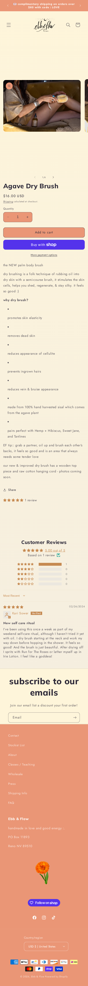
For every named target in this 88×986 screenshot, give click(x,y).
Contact (13, 735)
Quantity (8, 209)
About (12, 755)
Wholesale (15, 774)
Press (12, 783)
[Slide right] (53, 177)
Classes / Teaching (21, 764)
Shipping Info (17, 793)
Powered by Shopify (56, 976)
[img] (13, 607)
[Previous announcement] (7, 5)
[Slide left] (34, 177)
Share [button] (12, 490)
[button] (8, 25)
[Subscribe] (75, 717)
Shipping (8, 201)
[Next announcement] (80, 5)
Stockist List (16, 745)
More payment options (44, 255)
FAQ (11, 803)
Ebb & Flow (37, 976)
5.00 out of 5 (55, 550)
